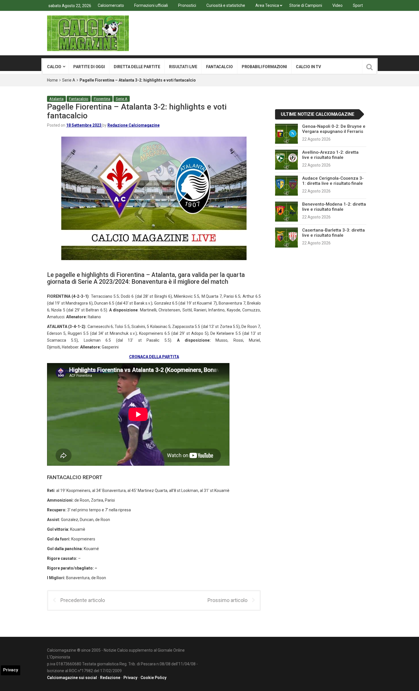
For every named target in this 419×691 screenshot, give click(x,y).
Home (52, 80)
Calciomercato (111, 5)
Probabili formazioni (264, 66)
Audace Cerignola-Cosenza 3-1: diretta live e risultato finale (333, 181)
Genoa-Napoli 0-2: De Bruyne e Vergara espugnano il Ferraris (333, 129)
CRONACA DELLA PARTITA (154, 356)
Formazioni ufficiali (151, 5)
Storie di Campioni (305, 5)
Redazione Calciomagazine (133, 125)
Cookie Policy (153, 677)
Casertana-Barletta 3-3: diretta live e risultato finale (333, 233)
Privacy (130, 677)
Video (337, 5)
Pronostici (187, 5)
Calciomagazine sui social (72, 677)
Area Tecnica (267, 5)
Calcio (54, 66)
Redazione (110, 677)
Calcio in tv (308, 66)
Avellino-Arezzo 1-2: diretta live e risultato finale (330, 155)
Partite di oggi (89, 66)
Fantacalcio (219, 66)
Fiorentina (102, 99)
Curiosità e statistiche (225, 5)
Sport (358, 5)
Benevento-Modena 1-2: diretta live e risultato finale (334, 207)
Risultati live (183, 66)
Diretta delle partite (137, 66)
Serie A (68, 80)
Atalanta (56, 99)
